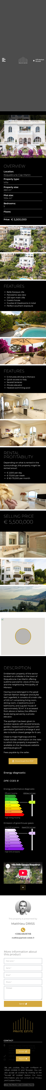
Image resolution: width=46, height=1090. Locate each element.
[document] (23, 545)
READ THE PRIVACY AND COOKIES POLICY (19, 1085)
